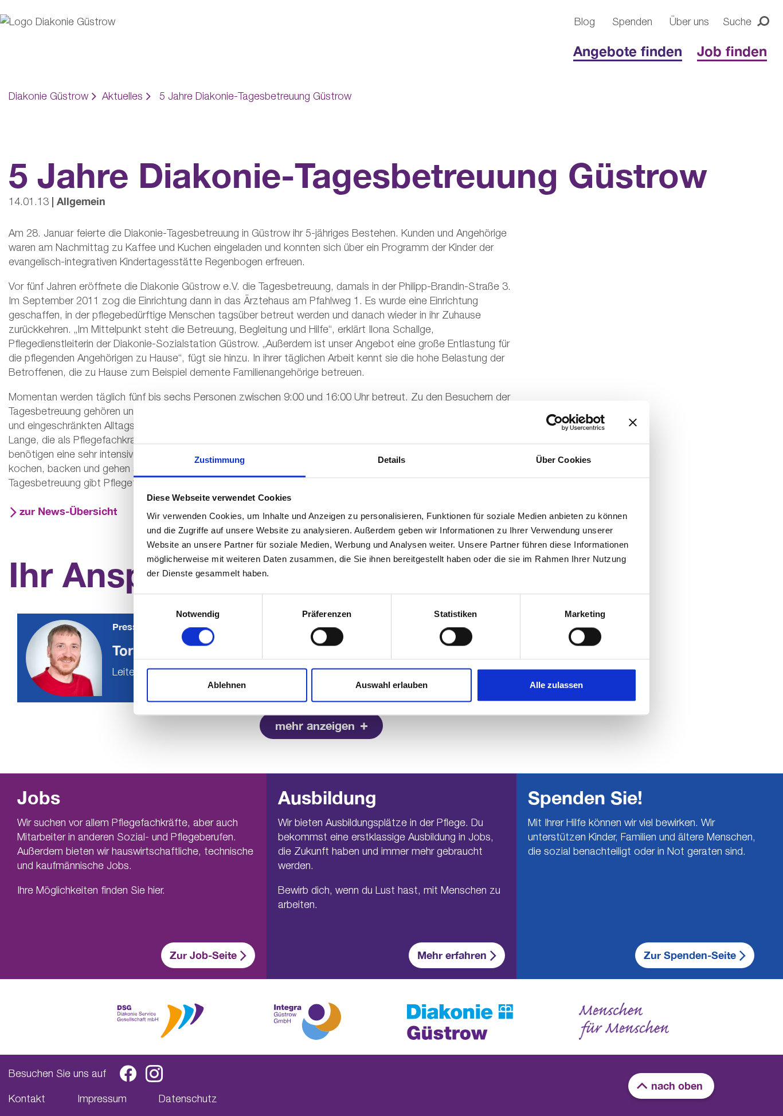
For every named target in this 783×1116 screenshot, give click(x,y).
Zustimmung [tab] (219, 460)
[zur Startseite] (460, 1022)
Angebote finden (627, 51)
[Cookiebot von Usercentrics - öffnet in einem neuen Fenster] (554, 422)
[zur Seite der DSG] (160, 1019)
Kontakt (27, 1099)
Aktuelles (122, 96)
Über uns (689, 21)
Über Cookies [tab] (563, 460)
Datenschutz (188, 1099)
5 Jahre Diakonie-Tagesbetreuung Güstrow (255, 96)
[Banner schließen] (633, 422)
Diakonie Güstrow (48, 96)
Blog (584, 21)
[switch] (327, 637)
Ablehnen (227, 685)
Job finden (732, 51)
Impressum (102, 1099)
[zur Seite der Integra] (306, 1021)
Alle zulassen (556, 685)
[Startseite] (74, 41)
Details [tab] (392, 460)
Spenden (632, 21)
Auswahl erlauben (391, 685)
